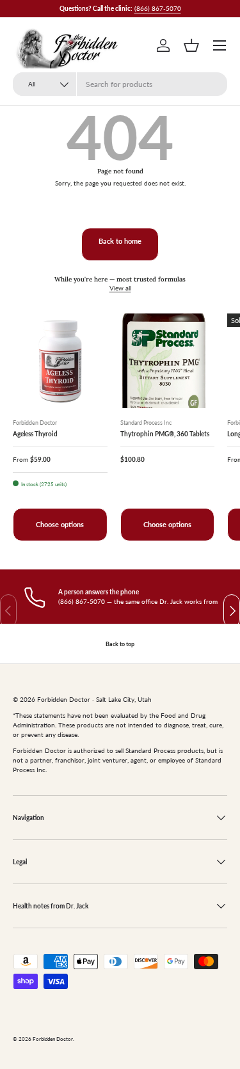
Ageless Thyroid (35, 434)
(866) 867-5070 (157, 8)
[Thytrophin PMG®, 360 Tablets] (167, 360)
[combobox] (120, 84)
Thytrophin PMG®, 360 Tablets (164, 434)
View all (120, 288)
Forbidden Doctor (53, 1039)
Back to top (120, 643)
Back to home (120, 241)
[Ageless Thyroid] (60, 360)
